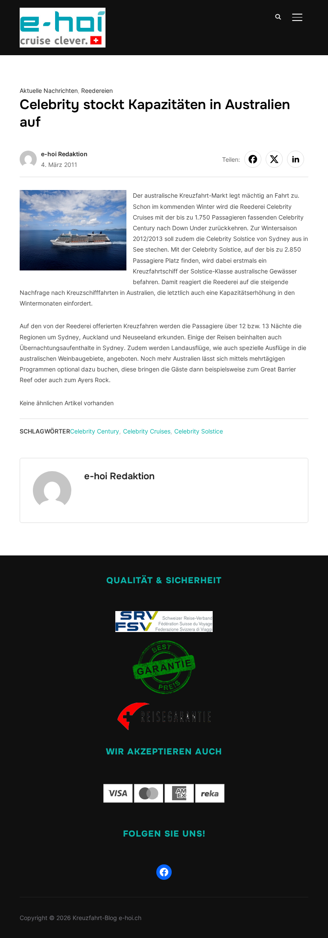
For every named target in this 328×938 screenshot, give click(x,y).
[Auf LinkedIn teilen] (295, 159)
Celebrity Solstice (198, 431)
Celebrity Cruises (146, 431)
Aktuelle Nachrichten (49, 90)
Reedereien (97, 90)
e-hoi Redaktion (64, 153)
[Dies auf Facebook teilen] (252, 159)
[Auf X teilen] (274, 159)
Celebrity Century (94, 431)
